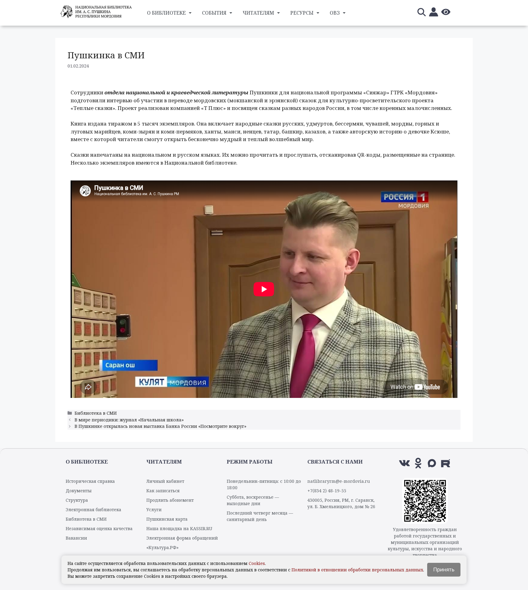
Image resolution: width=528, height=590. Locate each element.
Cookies (257, 563)
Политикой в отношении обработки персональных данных (357, 570)
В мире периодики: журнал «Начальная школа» (129, 420)
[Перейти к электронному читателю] (433, 13)
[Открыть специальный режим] (445, 13)
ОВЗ (335, 12)
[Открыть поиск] (421, 13)
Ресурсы (302, 12)
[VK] (404, 463)
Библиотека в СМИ (96, 413)
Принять (443, 569)
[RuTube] (445, 463)
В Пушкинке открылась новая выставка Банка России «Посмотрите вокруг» (160, 426)
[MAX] (432, 463)
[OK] (418, 463)
